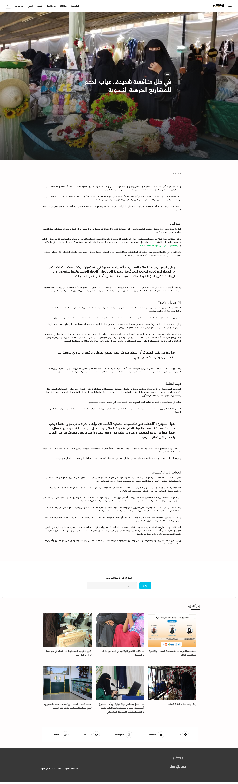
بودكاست (51, 6)
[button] (19, 6)
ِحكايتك (63, 6)
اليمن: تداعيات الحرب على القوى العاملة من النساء (159, 245)
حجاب (167, 74)
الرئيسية (75, 6)
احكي (30, 6)
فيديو (39, 6)
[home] (224, 6)
